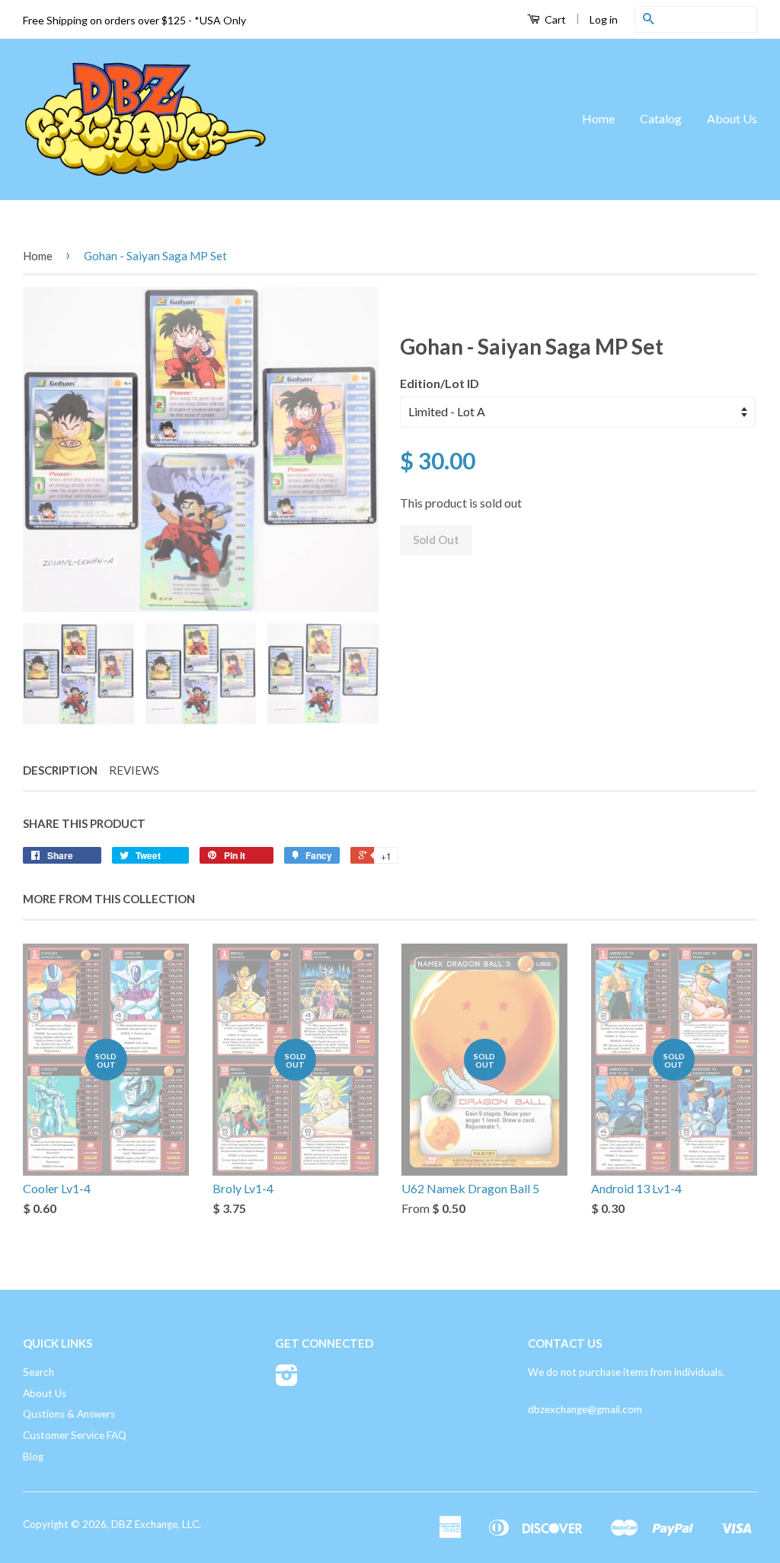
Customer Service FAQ (74, 1435)
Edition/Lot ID (439, 383)
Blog (33, 1456)
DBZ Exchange (144, 1524)
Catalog (661, 118)
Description (60, 770)
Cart (554, 19)
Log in (604, 19)
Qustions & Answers (69, 1414)
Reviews (134, 770)
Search (38, 1372)
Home (598, 118)
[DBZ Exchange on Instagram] (287, 1380)
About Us (732, 118)
